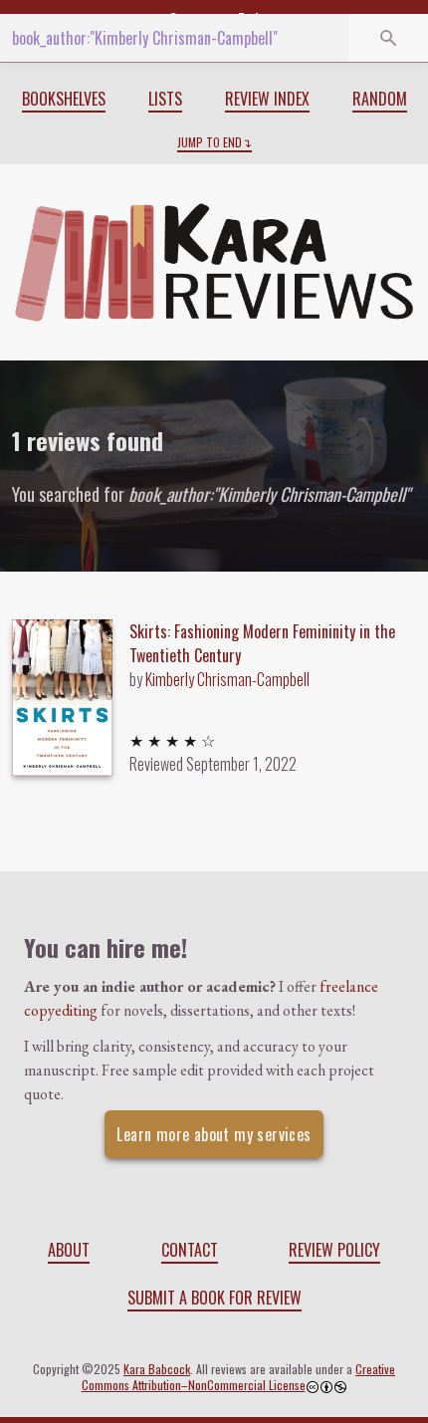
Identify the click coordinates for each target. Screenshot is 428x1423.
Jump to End (209, 142)
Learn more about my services (213, 1134)
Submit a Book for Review (214, 1297)
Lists (165, 99)
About (69, 1250)
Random (379, 99)
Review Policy (334, 1250)
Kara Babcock (156, 1368)
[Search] (388, 38)
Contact (189, 1250)
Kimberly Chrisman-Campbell (227, 679)
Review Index (267, 99)
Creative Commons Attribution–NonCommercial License (239, 1376)
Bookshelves (64, 99)
